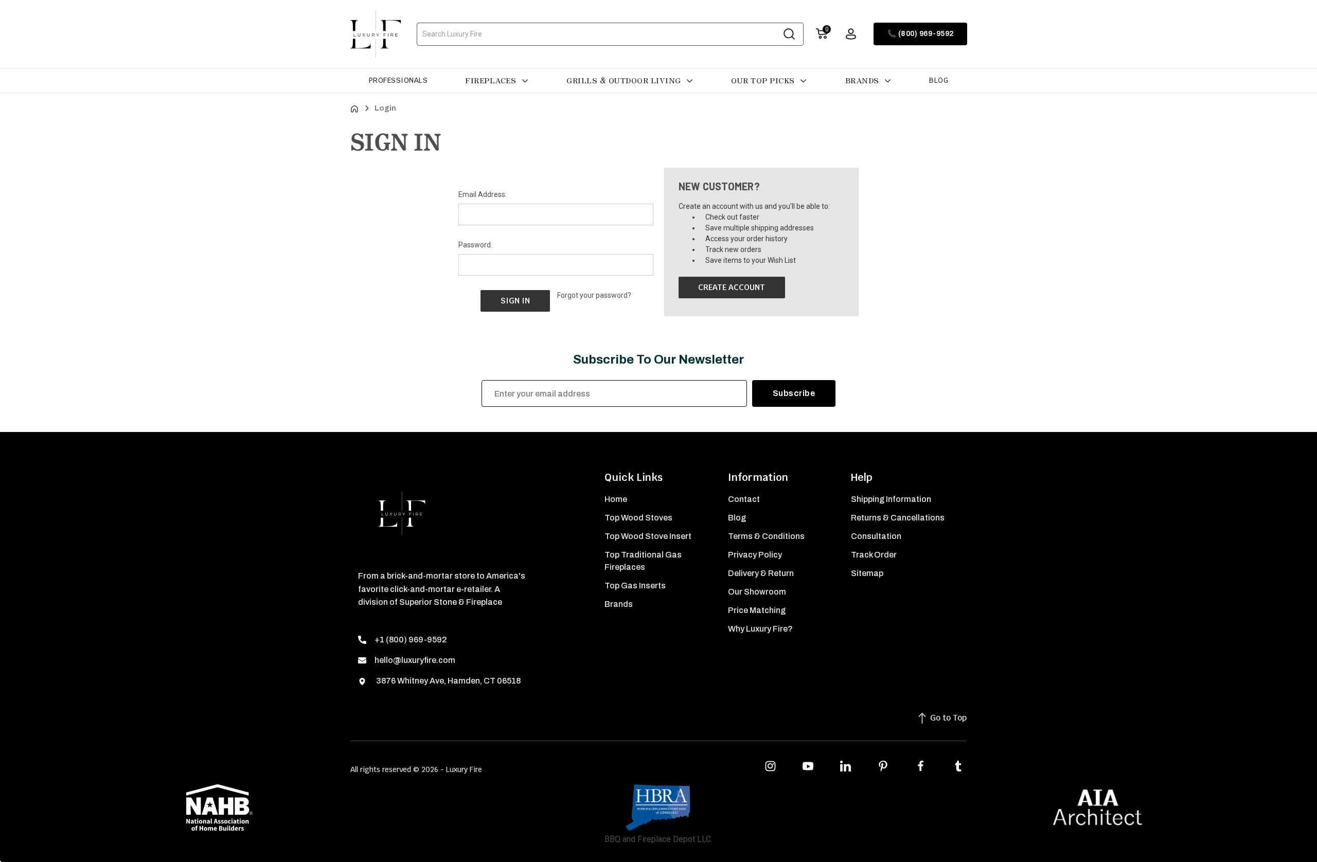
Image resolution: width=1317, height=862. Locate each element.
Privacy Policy (755, 554)
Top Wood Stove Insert (647, 536)
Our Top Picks (764, 80)
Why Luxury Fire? (760, 628)
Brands (863, 80)
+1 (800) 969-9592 (411, 639)
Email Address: (482, 194)
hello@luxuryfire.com (415, 660)
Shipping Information (891, 499)
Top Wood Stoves (638, 517)
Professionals (398, 80)
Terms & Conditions (766, 536)
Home (615, 499)
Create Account (731, 287)
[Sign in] (851, 34)
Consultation (876, 536)
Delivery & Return (761, 573)
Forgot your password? (594, 295)
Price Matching (757, 610)
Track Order (874, 554)
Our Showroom (757, 591)
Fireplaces (492, 80)
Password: (475, 245)
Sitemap (867, 573)
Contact (744, 499)
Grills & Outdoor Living (624, 80)
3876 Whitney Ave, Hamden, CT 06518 (448, 680)
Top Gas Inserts (635, 585)
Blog (938, 80)
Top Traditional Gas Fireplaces (643, 560)
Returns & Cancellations (898, 517)
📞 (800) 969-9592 (920, 34)
